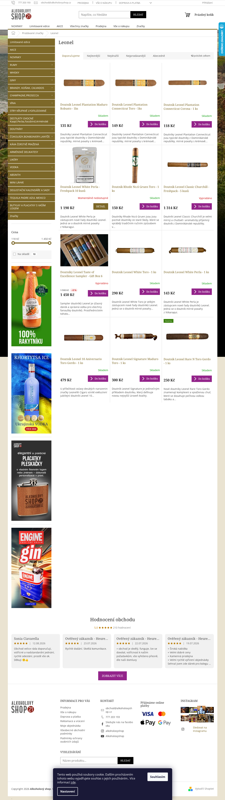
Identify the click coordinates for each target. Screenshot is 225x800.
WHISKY (14, 72)
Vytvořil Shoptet (204, 788)
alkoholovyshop (115, 731)
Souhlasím (157, 777)
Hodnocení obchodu (112, 619)
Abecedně (159, 55)
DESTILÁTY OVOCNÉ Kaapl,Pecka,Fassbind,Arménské (29, 120)
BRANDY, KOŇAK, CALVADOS (27, 88)
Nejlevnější (93, 55)
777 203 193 (113, 717)
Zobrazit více (112, 676)
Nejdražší (113, 55)
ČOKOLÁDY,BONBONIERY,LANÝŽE (30, 136)
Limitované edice (20, 42)
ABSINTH (15, 174)
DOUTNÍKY (16, 129)
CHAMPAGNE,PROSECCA (24, 95)
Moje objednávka (70, 725)
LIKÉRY (14, 159)
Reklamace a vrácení (72, 721)
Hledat (138, 14)
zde (73, 782)
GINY (13, 80)
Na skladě (27, 254)
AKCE (13, 49)
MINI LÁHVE (17, 182)
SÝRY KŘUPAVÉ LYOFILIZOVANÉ (28, 110)
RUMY (13, 65)
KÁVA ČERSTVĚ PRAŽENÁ (24, 144)
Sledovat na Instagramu (200, 729)
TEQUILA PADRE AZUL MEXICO (28, 197)
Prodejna (83, 2)
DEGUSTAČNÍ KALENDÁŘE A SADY (30, 190)
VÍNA (13, 103)
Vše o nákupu (104, 2)
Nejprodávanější (136, 55)
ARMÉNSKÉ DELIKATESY (24, 152)
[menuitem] (17, 26)
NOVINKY (15, 57)
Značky (14, 216)
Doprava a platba (129, 2)
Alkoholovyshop (115, 736)
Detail (100, 206)
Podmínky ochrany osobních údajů (71, 739)
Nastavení (67, 791)
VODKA (14, 167)
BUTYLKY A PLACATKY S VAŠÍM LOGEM (28, 207)
